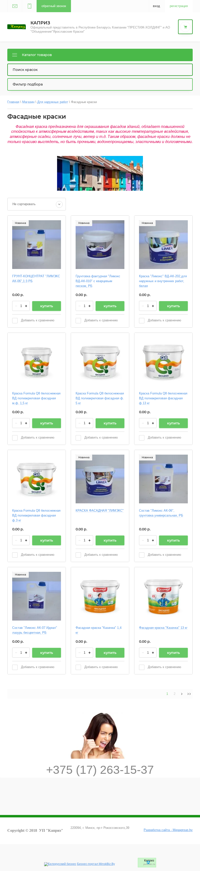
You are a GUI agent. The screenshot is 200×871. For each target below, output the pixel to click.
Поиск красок (25, 69)
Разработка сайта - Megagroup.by (168, 830)
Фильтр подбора (28, 84)
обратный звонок (53, 6)
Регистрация (179, 6)
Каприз (40, 23)
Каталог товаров (37, 55)
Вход (156, 6)
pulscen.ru (149, 864)
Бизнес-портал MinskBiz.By (96, 864)
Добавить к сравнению (37, 320)
